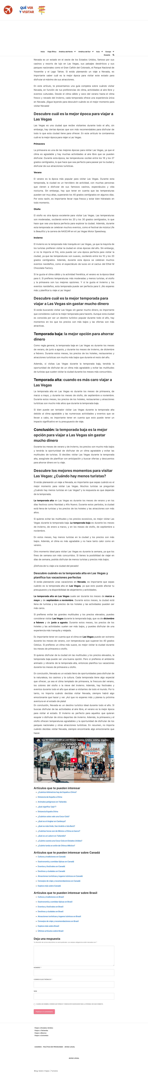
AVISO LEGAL (70, 1047)
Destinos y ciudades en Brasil (50, 911)
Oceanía (107, 55)
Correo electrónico (43, 979)
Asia (98, 52)
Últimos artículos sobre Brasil (50, 931)
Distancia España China (48, 811)
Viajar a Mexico (41, 1033)
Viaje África (51, 52)
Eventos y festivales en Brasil (50, 907)
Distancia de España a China (50, 797)
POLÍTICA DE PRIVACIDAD (53, 1047)
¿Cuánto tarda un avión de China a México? (56, 846)
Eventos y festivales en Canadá (51, 866)
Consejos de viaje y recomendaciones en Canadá (59, 881)
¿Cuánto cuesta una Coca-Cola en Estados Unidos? (60, 841)
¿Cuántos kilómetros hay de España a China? (57, 792)
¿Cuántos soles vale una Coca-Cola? (53, 816)
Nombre (37, 967)
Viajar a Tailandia (41, 1030)
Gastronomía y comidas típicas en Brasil (55, 902)
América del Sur (84, 52)
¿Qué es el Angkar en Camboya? (52, 821)
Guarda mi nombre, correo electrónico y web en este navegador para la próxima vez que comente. (69, 1004)
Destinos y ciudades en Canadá (51, 871)
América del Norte (66, 52)
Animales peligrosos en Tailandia (52, 802)
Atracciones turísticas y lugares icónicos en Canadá (60, 876)
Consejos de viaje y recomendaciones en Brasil (58, 921)
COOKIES (38, 1047)
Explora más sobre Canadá (49, 886)
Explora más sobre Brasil (48, 926)
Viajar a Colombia (41, 1035)
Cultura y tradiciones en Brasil (51, 897)
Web (35, 991)
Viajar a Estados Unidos (44, 1028)
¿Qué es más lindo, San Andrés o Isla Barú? (56, 826)
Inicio (43, 52)
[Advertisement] (74, 35)
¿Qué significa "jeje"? (47, 807)
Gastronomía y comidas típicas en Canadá (56, 861)
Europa (108, 52)
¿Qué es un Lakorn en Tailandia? (52, 836)
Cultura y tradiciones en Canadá (51, 857)
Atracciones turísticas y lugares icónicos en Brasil (59, 916)
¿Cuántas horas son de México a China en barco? (59, 831)
